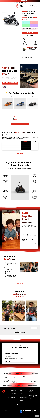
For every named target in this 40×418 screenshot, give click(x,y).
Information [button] (13, 390)
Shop (21, 393)
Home (21, 392)
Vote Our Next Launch (23, 397)
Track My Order (22, 396)
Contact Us (13, 397)
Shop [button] (21, 390)
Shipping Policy (13, 393)
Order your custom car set (10, 83)
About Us (21, 400)
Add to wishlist (30, 35)
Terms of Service (13, 396)
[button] (4, 6)
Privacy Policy (13, 392)
